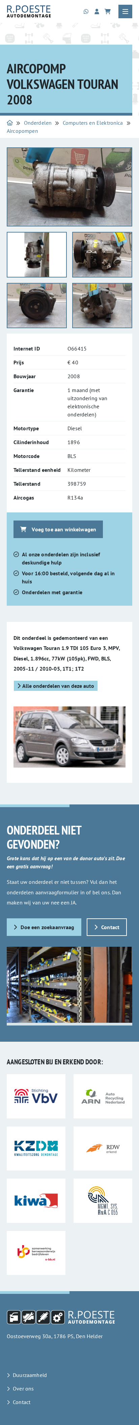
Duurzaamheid (30, 1375)
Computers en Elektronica (93, 122)
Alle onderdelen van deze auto (58, 685)
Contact (110, 927)
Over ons (23, 1388)
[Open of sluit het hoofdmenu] (125, 11)
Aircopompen (22, 130)
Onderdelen (38, 122)
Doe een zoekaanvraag (47, 927)
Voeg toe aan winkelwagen (64, 529)
